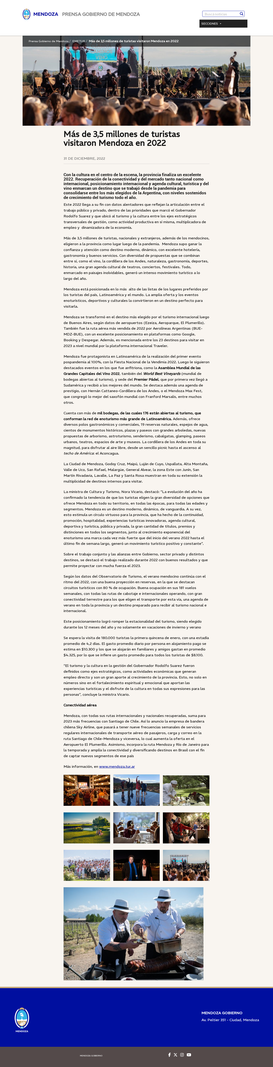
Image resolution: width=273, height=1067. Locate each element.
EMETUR (78, 41)
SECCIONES (209, 23)
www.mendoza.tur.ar (117, 766)
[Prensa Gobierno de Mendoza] (40, 14)
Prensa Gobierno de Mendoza (48, 41)
